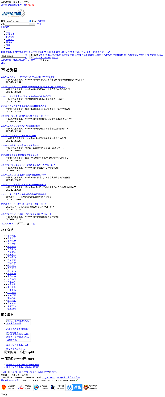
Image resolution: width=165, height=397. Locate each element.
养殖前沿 (11, 252)
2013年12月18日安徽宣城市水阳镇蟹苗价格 (20, 126)
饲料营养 (11, 244)
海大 (40, 57)
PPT (17, 52)
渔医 (54, 52)
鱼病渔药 (11, 246)
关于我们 (19, 372)
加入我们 (36, 372)
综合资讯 (11, 271)
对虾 (3, 52)
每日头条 (11, 287)
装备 (72, 52)
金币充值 (30, 5)
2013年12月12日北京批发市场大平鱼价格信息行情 (23, 175)
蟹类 (26, 52)
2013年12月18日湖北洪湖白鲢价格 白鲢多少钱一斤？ (25, 116)
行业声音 (11, 263)
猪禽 (21, 52)
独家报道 (11, 284)
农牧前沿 (10, 40)
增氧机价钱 (144, 55)
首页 (8, 31)
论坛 (10, 42)
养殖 (58, 52)
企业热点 (11, 265)
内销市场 (11, 257)
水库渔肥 (47, 57)
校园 (77, 52)
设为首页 (5, 5)
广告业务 (28, 372)
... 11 (15, 224)
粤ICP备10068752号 (10, 380)
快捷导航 (5, 27)
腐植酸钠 (108, 55)
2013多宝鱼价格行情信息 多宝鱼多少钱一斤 (21, 145)
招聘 (67, 52)
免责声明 (54, 372)
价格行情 (11, 295)
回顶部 (4, 394)
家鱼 (12, 52)
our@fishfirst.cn (48, 377)
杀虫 (159, 55)
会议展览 (11, 290)
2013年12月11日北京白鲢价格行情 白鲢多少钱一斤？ (25, 204)
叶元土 (153, 55)
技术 (77, 55)
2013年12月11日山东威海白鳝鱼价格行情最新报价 (23, 194)
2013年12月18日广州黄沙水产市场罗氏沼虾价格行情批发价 (28, 77)
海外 (63, 52)
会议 (99, 52)
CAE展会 (10, 34)
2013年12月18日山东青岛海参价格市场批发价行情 (23, 106)
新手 (104, 52)
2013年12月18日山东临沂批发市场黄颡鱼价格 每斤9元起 (26, 96)
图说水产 (11, 238)
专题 (8, 45)
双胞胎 (55, 57)
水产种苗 (11, 241)
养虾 (72, 55)
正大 (97, 55)
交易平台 (11, 292)
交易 (35, 52)
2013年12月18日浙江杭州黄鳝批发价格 (18, 136)
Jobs (8, 48)
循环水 (127, 55)
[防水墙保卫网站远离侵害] (77, 380)
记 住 (34, 21)
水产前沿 (10, 37)
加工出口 (11, 255)
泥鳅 (54, 55)
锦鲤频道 (11, 301)
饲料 (49, 52)
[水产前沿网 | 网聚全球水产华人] (13, 16)
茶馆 (95, 52)
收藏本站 (13, 5)
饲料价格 (43, 55)
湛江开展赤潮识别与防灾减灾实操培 (22, 364)
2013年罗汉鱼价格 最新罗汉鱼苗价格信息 (20, 155)
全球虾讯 (11, 306)
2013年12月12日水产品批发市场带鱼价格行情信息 (23, 184)
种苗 (44, 52)
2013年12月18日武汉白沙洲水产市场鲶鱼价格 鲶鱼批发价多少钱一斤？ (33, 87)
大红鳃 (91, 55)
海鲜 (30, 52)
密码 (3, 24)
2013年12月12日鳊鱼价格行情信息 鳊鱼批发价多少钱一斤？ (28, 165)
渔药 (101, 55)
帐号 (3, 21)
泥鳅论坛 (134, 55)
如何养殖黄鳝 (63, 55)
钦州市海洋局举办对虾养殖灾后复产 (22, 367)
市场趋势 (11, 298)
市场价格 (11, 276)
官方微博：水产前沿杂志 (68, 377)
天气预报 (11, 268)
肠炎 (50, 55)
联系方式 (45, 372)
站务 (109, 52)
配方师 (82, 52)
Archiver (4, 372)
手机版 (12, 372)
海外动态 (11, 279)
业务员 (89, 52)
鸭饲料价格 (118, 55)
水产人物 (11, 274)
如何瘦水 (83, 55)
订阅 (3, 63)
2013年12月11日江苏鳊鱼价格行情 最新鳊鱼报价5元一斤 (26, 214)
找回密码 (41, 21)
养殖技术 (11, 282)
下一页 (32, 224)
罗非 (8, 52)
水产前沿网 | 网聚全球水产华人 (15, 60)
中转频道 (11, 236)
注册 (39, 24)
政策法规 (11, 260)
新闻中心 (35, 60)
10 (12, 224)
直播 (40, 52)
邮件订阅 (22, 5)
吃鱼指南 (11, 309)
